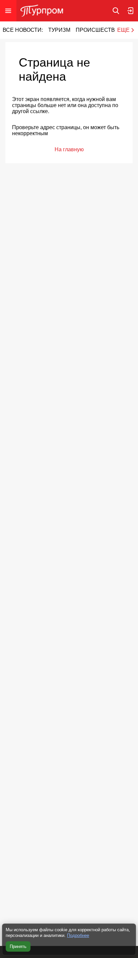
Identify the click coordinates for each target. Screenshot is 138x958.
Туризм (59, 30)
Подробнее (78, 935)
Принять (18, 946)
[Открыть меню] (8, 10)
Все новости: (23, 30)
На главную (69, 149)
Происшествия (99, 30)
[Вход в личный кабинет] (130, 10)
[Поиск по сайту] (116, 10)
